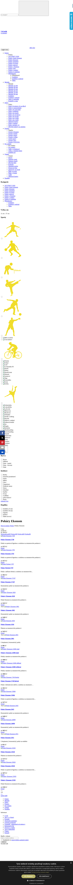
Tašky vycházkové (14, 149)
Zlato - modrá (7, 463)
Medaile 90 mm (13, 94)
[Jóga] (5, 378)
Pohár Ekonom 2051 (7, 737)
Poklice (5, 514)
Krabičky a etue (13, 101)
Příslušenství (12, 73)
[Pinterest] (2, 442)
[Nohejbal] (6, 414)
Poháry (7, 53)
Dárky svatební (12, 123)
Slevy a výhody (9, 817)
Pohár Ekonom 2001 (7, 638)
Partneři (7, 833)
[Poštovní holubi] (8, 422)
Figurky (7, 128)
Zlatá (4, 467)
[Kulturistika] (7, 405)
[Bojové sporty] (12, 297)
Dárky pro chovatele (14, 109)
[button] (36, 880)
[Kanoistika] (7, 380)
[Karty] (5, 382)
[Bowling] (12, 316)
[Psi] (4, 424)
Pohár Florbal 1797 (7, 568)
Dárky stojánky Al (13, 125)
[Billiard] (12, 277)
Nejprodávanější (6, 534)
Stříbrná (5, 461)
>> (1, 794)
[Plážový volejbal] (9, 420)
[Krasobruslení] (12, 403)
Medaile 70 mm (13, 92)
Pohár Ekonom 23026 (8, 766)
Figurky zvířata (12, 137)
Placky (10, 157)
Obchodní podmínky (11, 821)
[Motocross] (7, 411)
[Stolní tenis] (7, 435)
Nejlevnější (21, 534)
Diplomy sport (12, 159)
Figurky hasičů (12, 133)
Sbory (5, 488)
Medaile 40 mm (13, 87)
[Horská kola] (7, 372)
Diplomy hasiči (12, 161)
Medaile (7, 82)
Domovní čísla (12, 168)
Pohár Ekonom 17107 (8, 582)
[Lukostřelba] (7, 407)
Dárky (6, 103)
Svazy (5, 494)
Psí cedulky (8, 144)
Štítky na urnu (12, 171)
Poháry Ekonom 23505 (8, 780)
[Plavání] (6, 418)
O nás (6, 815)
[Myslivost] (6, 413)
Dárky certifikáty (13, 111)
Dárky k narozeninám (14, 108)
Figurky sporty (12, 135)
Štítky (14, 80)
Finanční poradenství (9, 476)
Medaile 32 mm (13, 85)
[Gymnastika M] (8, 366)
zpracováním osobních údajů (20, 840)
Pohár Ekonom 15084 (8, 695)
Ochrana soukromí (10, 822)
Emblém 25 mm (8, 509)
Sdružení (5, 490)
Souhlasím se (16, 840)
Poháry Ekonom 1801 (8, 610)
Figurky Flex (12, 140)
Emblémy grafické (17, 79)
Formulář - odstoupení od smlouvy (15, 824)
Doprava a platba (10, 828)
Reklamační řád (9, 826)
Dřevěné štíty (12, 163)
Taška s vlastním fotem (15, 151)
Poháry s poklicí (13, 70)
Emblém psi (11, 152)
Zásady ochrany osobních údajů (40, 872)
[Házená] (6, 374)
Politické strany (7, 486)
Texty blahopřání (10, 829)
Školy (5, 499)
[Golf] (5, 365)
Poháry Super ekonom (15, 58)
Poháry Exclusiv (13, 63)
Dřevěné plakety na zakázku (16, 127)
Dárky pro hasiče (13, 113)
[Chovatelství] (7, 339)
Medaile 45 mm (13, 89)
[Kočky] (6, 384)
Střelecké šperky (13, 121)
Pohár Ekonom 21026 (8, 752)
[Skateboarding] (8, 430)
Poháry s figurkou (13, 67)
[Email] (2, 447)
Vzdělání (5, 495)
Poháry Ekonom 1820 (8, 596)
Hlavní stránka (5, 526)
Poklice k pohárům (14, 72)
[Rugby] (6, 426)
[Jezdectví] (6, 376)
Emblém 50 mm (8, 511)
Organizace (6, 484)
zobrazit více (4, 501)
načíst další (4, 795)
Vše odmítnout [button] (44, 876)
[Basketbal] (12, 258)
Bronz (5, 459)
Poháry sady (12, 68)
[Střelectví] (6, 437)
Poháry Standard (13, 61)
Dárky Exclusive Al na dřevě (17, 106)
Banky (5, 475)
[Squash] (6, 434)
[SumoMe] (2, 452)
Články (7, 831)
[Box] (12, 336)
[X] (2, 437)
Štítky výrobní (12, 173)
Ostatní (7, 154)
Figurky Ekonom (13, 132)
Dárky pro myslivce (14, 115)
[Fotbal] (5, 363)
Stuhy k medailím (13, 99)
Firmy (5, 478)
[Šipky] (5, 445)
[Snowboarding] (8, 432)
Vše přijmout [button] (28, 876)
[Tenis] (5, 439)
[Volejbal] (6, 443)
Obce (4, 482)
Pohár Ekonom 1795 (7, 553)
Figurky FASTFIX (14, 142)
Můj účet (32, 48)
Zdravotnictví (7, 497)
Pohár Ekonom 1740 (7, 539)
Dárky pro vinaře (13, 120)
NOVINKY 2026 (13, 56)
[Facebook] (2, 433)
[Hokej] (5, 370)
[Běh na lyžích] (8, 338)
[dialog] (36, 873)
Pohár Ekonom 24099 (8, 723)
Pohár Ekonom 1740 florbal (10, 681)
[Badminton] (12, 238)
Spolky (5, 492)
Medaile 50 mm (13, 91)
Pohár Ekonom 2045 (7, 709)
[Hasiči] (5, 368)
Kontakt (7, 819)
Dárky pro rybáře (13, 118)
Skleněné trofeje (13, 166)
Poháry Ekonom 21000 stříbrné (11, 667)
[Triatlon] (6, 441)
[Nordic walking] (8, 416)
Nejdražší (28, 534)
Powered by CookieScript (36, 883)
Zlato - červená (7, 465)
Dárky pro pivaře (13, 116)
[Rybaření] (6, 428)
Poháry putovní (13, 65)
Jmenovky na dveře (14, 169)
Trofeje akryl (12, 139)
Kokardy (11, 164)
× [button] (71, 863)
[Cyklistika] (12, 359)
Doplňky (7, 178)
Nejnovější (14, 534)
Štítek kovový (7, 516)
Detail (2, 548)
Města (5, 480)
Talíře (10, 175)
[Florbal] (6, 361)
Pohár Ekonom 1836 (7, 624)
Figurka (5, 512)
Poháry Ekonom (13, 60)
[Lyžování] (6, 409)
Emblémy (15, 77)
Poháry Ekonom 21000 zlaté (10, 653)
